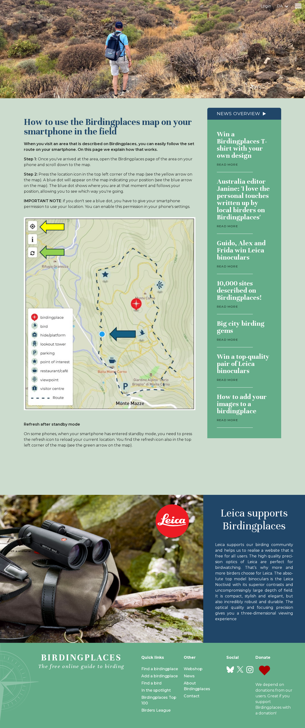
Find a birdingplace (159, 669)
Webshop (193, 669)
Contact (191, 696)
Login (266, 6)
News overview (238, 113)
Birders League (156, 710)
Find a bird (151, 683)
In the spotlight (156, 690)
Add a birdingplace (159, 676)
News (189, 676)
